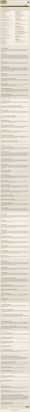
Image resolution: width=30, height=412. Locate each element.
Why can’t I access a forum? (4, 32)
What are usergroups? (17, 13)
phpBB (12, 122)
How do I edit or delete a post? (4, 29)
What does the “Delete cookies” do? (5, 17)
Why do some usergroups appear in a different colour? (21, 15)
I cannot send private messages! (18, 19)
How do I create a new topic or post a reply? (6, 28)
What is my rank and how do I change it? (5, 25)
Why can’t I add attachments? (4, 33)
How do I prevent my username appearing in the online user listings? (7, 21)
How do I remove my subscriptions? (19, 34)
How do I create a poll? (3, 30)
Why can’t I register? (3, 13)
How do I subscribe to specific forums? (19, 33)
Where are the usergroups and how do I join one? (20, 14)
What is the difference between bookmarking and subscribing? (21, 32)
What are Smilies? (3, 40)
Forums (8, 5)
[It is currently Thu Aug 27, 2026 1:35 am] (28, 7)
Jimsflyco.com (16, 410)
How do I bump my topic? (4, 36)
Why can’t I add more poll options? (5, 31)
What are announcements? (4, 42)
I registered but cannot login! (4, 14)
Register (7, 6)
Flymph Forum (4, 5)
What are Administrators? (18, 12)
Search (2, 6)
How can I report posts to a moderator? (5, 34)
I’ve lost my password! (3, 16)
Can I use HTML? (3, 39)
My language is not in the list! (4, 23)
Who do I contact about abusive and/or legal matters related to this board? (21, 41)
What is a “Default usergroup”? (18, 16)
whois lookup (18, 396)
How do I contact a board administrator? (19, 42)
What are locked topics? (3, 43)
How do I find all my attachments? (19, 37)
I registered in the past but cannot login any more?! (6, 15)
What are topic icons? (3, 44)
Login (4, 6)
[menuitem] (25, 5)
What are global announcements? (4, 41)
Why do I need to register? (4, 12)
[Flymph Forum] (3, 2)
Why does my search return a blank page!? (19, 28)
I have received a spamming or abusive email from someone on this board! (22, 21)
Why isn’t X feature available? (18, 40)
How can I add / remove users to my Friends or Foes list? (21, 24)
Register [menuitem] (28, 5)
